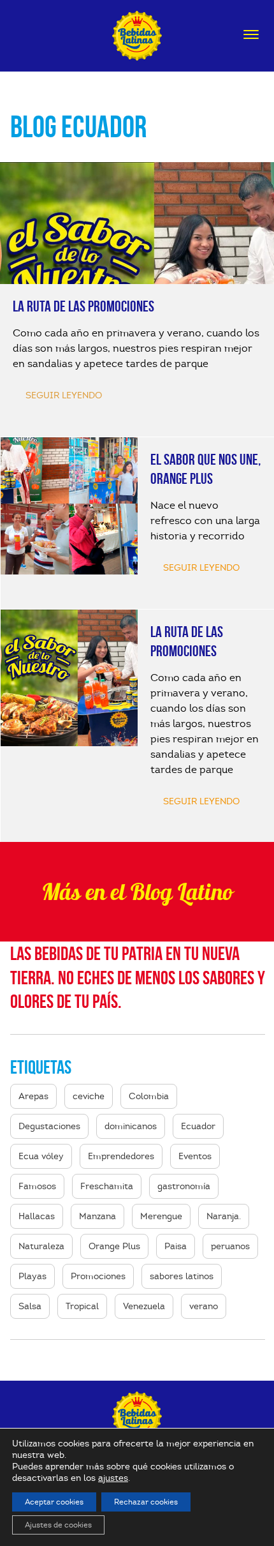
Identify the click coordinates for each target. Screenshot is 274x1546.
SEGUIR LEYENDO (201, 567)
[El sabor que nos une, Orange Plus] (69, 505)
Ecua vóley (41, 1156)
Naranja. (223, 1216)
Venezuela (144, 1306)
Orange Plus (114, 1246)
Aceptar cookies (54, 1501)
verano (203, 1306)
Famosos (37, 1186)
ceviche (89, 1096)
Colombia (149, 1096)
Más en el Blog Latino (137, 891)
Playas (32, 1276)
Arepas (33, 1096)
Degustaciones (49, 1126)
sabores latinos (181, 1276)
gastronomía (183, 1186)
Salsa (29, 1306)
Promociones (98, 1276)
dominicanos (131, 1126)
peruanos (230, 1246)
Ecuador (198, 1126)
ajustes (113, 1478)
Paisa (175, 1246)
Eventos (195, 1156)
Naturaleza (41, 1246)
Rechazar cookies (146, 1501)
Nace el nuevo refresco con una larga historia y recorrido (205, 521)
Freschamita (106, 1186)
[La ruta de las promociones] (137, 299)
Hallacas (36, 1216)
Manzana (97, 1216)
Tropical (82, 1306)
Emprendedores (121, 1156)
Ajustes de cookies (58, 1524)
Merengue (161, 1216)
